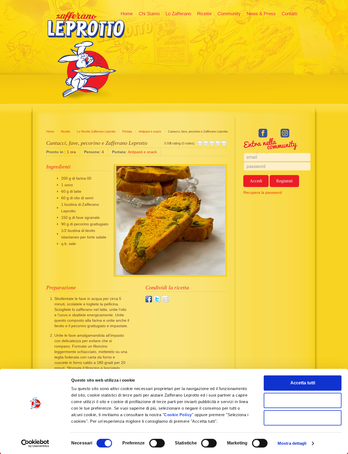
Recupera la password (262, 192)
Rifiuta (302, 417)
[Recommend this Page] (165, 299)
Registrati (284, 181)
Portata (127, 131)
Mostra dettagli (292, 443)
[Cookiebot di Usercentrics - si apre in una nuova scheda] (35, 443)
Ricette (65, 131)
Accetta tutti (302, 383)
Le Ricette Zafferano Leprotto (96, 131)
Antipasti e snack (150, 131)
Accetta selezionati (302, 400)
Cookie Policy (178, 414)
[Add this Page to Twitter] (157, 299)
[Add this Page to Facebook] (148, 299)
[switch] (157, 443)
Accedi (256, 181)
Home (50, 131)
